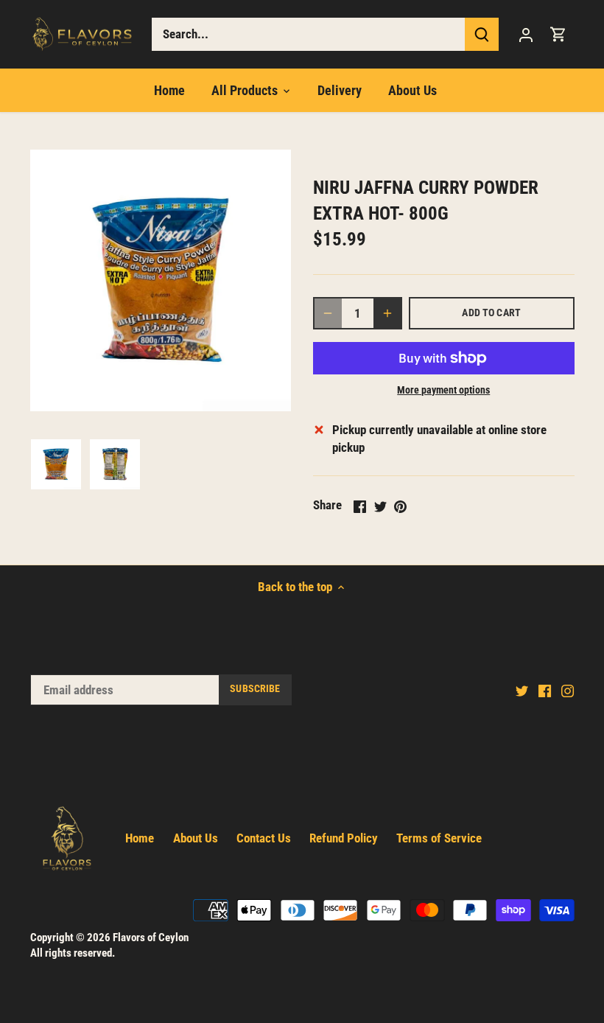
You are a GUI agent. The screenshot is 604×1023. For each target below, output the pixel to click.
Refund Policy (343, 838)
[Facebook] (544, 690)
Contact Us (263, 838)
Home (139, 838)
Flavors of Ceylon (151, 937)
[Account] (526, 34)
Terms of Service (439, 838)
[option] (56, 464)
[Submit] (482, 34)
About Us (195, 838)
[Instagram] (567, 690)
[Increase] (387, 313)
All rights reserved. (72, 953)
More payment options (443, 390)
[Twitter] (522, 690)
